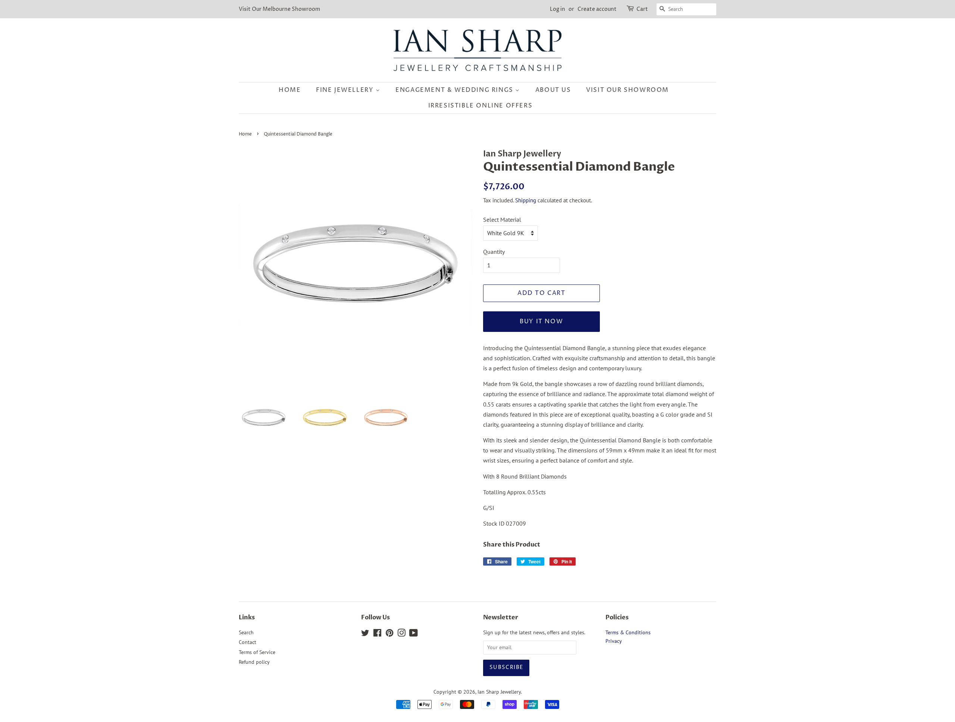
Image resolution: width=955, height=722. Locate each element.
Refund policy (254, 662)
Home (290, 90)
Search (246, 632)
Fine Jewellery (346, 90)
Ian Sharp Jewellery (499, 691)
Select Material (502, 219)
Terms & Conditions (628, 632)
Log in (557, 9)
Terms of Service (257, 652)
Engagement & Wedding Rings (455, 90)
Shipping (525, 200)
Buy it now (541, 321)
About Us (553, 90)
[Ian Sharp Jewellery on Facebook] (377, 634)
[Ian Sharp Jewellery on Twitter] (365, 634)
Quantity (494, 251)
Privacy (613, 641)
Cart (642, 9)
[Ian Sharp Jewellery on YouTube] (413, 634)
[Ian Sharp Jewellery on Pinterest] (389, 634)
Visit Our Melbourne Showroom (279, 9)
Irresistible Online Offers (480, 106)
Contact (247, 642)
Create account (597, 9)
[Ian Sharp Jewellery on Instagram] (401, 634)
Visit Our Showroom (627, 90)
